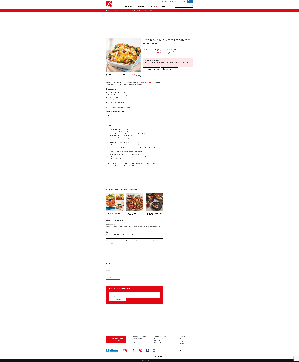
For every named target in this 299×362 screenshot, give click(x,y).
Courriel (108, 270)
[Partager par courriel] (124, 74)
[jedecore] (147, 350)
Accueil (108, 10)
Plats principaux (120, 10)
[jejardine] (154, 350)
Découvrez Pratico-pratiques (137, 339)
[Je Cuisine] (113, 4)
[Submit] (192, 6)
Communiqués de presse (160, 336)
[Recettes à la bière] (115, 202)
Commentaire (110, 244)
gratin (124, 81)
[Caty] (133, 350)
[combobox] (183, 5)
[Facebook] (192, 10)
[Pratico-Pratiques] (113, 350)
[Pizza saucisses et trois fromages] (154, 202)
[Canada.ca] (158, 356)
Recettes (128, 6)
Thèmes (141, 6)
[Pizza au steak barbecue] (134, 202)
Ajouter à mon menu (171, 69)
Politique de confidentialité (157, 341)
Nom (108, 263)
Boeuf (126, 10)
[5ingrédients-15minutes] (125, 350)
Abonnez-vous (173, 1)
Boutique (182, 1)
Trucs (152, 6)
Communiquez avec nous (139, 336)
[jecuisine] (140, 350)
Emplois (134, 342)
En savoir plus (116, 339)
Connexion (164, 1)
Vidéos (163, 6)
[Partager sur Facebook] (106, 74)
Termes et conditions (159, 339)
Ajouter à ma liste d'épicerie (115, 115)
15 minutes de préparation (143, 82)
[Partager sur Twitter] (110, 74)
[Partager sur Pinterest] (113, 74)
